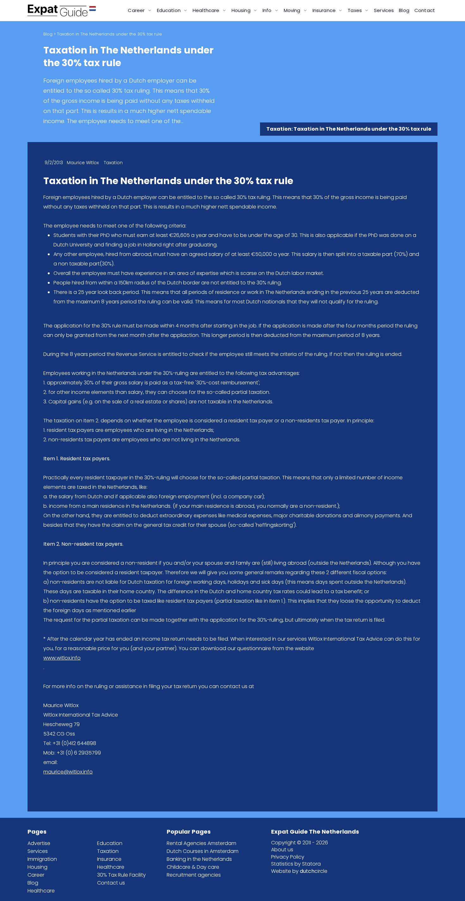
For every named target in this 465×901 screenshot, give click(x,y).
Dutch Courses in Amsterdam (203, 851)
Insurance (109, 859)
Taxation (108, 851)
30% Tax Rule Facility (121, 875)
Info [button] (268, 10)
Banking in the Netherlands (199, 859)
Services (384, 10)
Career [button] (137, 10)
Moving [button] (293, 10)
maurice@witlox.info (68, 771)
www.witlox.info (62, 658)
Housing (37, 867)
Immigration (42, 859)
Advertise (39, 843)
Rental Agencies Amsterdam (201, 843)
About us (282, 849)
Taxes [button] (355, 10)
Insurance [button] (325, 10)
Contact (424, 10)
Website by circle (299, 871)
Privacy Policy (287, 857)
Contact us (111, 882)
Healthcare (41, 890)
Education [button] (169, 10)
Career (36, 875)
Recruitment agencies (194, 875)
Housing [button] (242, 10)
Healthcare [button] (207, 10)
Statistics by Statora (296, 863)
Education (109, 843)
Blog (404, 10)
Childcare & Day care (193, 867)
